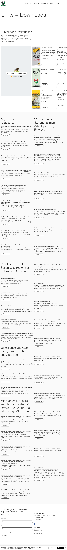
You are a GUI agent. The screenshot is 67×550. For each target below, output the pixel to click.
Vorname (3, 518)
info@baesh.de (38, 517)
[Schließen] (65, 548)
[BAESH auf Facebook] (35, 524)
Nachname (4, 525)
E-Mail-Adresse (5, 533)
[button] (44, 3)
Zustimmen (60, 547)
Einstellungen (52, 547)
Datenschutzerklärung (28, 548)
